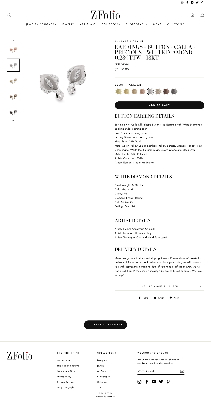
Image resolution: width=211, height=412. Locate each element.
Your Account (64, 360)
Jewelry (68, 24)
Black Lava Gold (174, 91)
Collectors (111, 24)
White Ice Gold (150, 91)
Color (128, 84)
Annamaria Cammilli (130, 41)
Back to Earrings (108, 324)
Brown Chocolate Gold (166, 91)
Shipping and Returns (68, 365)
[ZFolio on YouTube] (154, 382)
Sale (99, 387)
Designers (102, 360)
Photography (137, 24)
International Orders (67, 371)
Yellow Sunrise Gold (126, 91)
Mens (157, 24)
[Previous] (13, 41)
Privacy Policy (64, 376)
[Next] (13, 119)
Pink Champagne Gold (142, 91)
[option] (63, 80)
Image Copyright (65, 387)
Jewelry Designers (41, 24)
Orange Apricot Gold (134, 91)
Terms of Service (65, 382)
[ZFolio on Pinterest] (168, 382)
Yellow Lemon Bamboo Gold (118, 91)
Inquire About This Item (160, 286)
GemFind (111, 396)
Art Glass (88, 24)
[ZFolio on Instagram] (139, 382)
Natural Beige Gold (158, 91)
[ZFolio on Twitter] (161, 382)
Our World (176, 24)
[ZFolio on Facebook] (147, 382)
